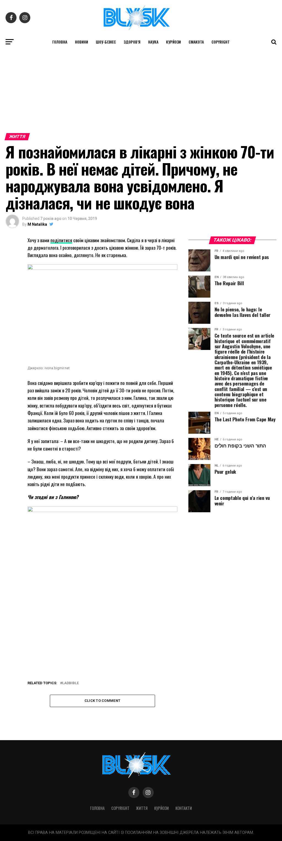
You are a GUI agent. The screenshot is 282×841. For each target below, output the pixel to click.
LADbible (70, 683)
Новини (81, 42)
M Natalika (37, 224)
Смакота (196, 42)
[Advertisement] (141, 89)
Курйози (173, 42)
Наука (153, 42)
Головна (59, 42)
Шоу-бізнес (106, 42)
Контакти (183, 808)
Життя (142, 808)
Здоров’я (132, 42)
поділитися (61, 240)
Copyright (221, 42)
